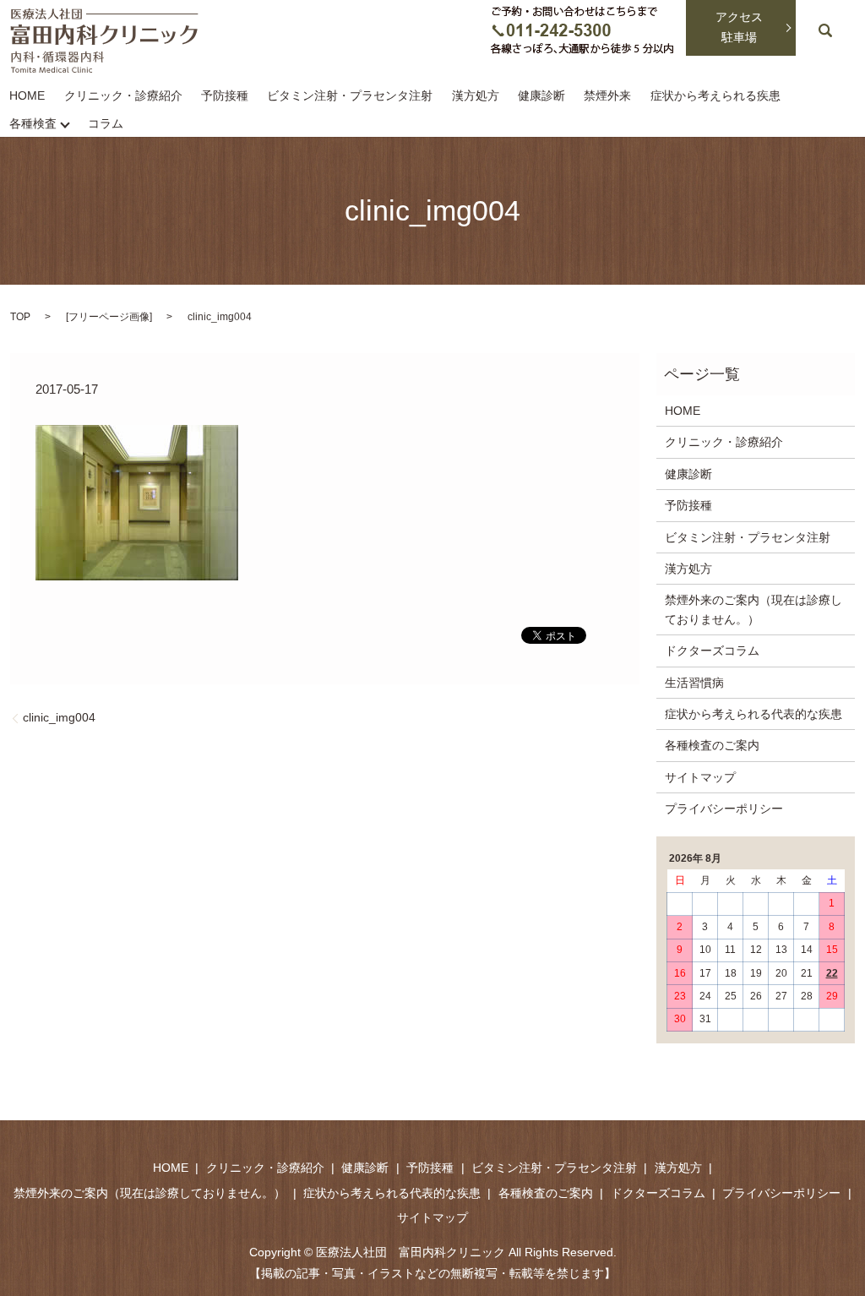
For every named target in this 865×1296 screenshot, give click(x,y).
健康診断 (541, 96)
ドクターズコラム (712, 650)
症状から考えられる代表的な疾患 (753, 714)
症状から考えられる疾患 (715, 96)
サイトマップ (700, 777)
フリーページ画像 (109, 317)
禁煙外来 (607, 96)
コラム (105, 123)
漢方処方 (475, 96)
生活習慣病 (694, 682)
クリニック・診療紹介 (123, 96)
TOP (20, 317)
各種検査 (33, 123)
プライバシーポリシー (724, 808)
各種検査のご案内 (712, 745)
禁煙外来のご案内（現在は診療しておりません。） (753, 609)
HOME (27, 96)
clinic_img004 (59, 717)
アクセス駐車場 (739, 27)
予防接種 (224, 96)
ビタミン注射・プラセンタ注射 (349, 96)
